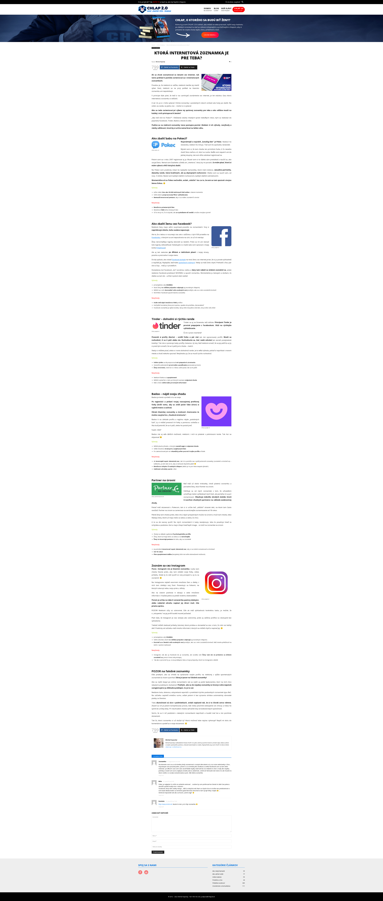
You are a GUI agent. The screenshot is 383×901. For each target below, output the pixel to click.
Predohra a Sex (217, 880)
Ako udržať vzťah (217, 874)
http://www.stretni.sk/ (165, 804)
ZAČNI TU (156, 2)
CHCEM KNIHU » (210, 35)
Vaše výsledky (226, 9)
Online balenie (161, 45)
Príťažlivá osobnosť (218, 883)
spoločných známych (187, 262)
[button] (242, 2)
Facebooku (156, 237)
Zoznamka (162, 761)
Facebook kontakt (179, 259)
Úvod (153, 45)
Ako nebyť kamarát (218, 871)
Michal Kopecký (160, 61)
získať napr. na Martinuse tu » (173, 747)
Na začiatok (208, 9)
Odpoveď (161, 775)
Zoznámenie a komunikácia (221, 886)
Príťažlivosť (160, 248)
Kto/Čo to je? (238, 9)
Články (216, 9)
